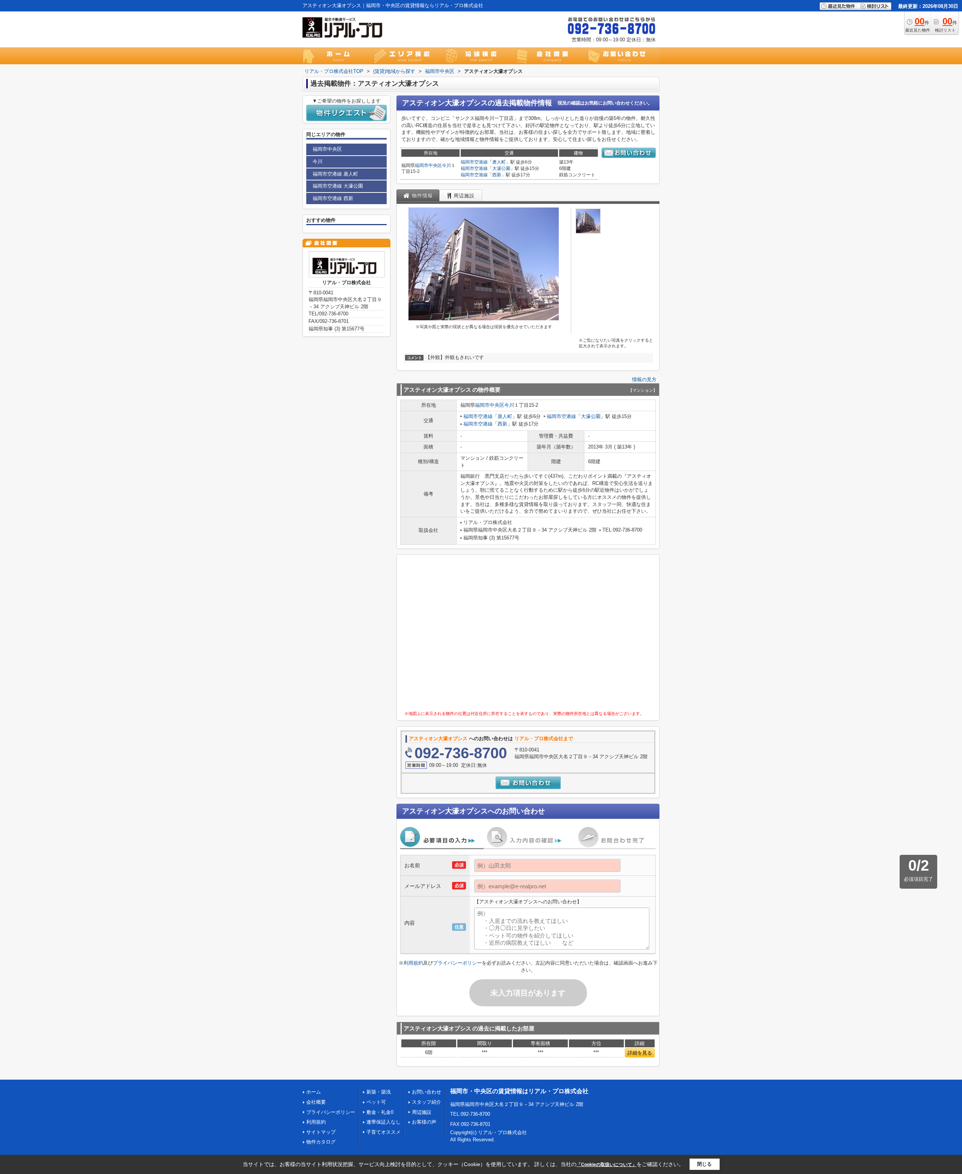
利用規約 (413, 963)
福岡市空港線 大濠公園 (338, 186)
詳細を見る (640, 1053)
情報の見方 (644, 379)
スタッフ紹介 (426, 1102)
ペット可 (376, 1102)
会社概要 (316, 1102)
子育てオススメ (383, 1132)
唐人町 (499, 162)
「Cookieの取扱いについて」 (606, 1164)
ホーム (313, 1092)
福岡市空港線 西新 (333, 198)
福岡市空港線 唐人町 (335, 174)
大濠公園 (501, 168)
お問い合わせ (426, 1092)
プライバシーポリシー (457, 963)
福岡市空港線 (474, 162)
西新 (496, 174)
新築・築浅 (378, 1092)
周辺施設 (421, 1112)
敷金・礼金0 (379, 1112)
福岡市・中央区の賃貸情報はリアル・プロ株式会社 (519, 1091)
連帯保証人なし (383, 1122)
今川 (446, 165)
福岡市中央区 (428, 165)
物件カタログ (321, 1142)
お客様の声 (424, 1122)
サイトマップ (321, 1132)
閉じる (704, 1164)
